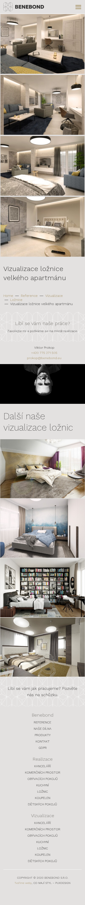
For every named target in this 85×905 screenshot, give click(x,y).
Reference (29, 296)
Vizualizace (54, 296)
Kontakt (43, 741)
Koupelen (42, 798)
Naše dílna (42, 728)
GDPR (43, 748)
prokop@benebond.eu (44, 358)
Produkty (43, 735)
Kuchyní (42, 785)
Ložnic (42, 791)
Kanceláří (42, 766)
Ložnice (16, 300)
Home (8, 296)
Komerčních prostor (42, 772)
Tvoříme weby (23, 883)
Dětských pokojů (42, 804)
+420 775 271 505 (44, 353)
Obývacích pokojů (42, 779)
